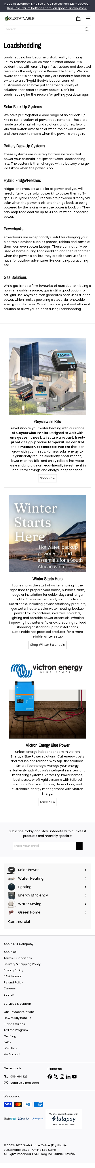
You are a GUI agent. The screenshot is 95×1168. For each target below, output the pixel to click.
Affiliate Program (16, 1030)
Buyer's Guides (14, 1024)
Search (9, 995)
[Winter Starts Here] (47, 533)
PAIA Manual (12, 976)
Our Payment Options (19, 1012)
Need (8, 4)
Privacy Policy (13, 970)
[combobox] (47, 29)
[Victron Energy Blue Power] (47, 700)
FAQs (7, 1042)
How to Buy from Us (17, 1018)
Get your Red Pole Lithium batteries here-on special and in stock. (48, 6)
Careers (10, 988)
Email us (37, 4)
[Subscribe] (79, 846)
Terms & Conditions (18, 958)
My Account (12, 1054)
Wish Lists (10, 1048)
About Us (10, 952)
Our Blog (10, 1036)
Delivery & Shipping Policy (22, 964)
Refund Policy (13, 982)
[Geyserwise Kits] (47, 376)
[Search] (86, 29)
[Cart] (78, 18)
